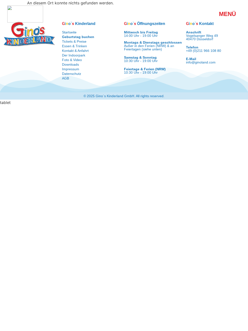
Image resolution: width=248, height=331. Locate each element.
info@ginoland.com (201, 62)
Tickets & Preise (74, 41)
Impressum (70, 69)
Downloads (70, 64)
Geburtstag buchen (78, 37)
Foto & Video (72, 60)
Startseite (69, 32)
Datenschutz (71, 74)
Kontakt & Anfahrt (75, 51)
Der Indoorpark (73, 55)
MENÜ (227, 14)
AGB (65, 78)
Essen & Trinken (74, 46)
